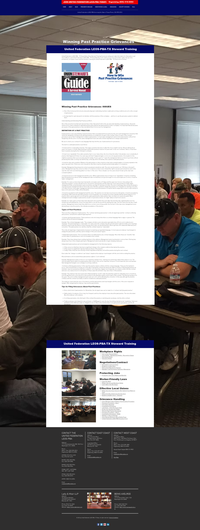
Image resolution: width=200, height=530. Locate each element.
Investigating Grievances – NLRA (111, 414)
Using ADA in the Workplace (110, 385)
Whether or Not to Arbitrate (110, 415)
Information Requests (108, 405)
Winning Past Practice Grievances (98, 42)
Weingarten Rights (107, 357)
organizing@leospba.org (69, 484)
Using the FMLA (106, 381)
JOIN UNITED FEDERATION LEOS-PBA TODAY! (85, 2)
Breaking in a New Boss (108, 366)
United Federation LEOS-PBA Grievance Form (115, 419)
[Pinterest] (105, 524)
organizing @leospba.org (121, 454)
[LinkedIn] (108, 524)
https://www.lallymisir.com (74, 507)
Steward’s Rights (107, 358)
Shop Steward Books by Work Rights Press (114, 417)
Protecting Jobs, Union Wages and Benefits (114, 375)
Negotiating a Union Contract (110, 365)
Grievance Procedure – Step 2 (110, 412)
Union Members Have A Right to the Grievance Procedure (118, 401)
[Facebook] (98, 524)
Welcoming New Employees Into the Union (114, 394)
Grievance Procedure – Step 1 (110, 403)
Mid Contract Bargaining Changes (111, 368)
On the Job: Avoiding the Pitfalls (111, 409)
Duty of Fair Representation (110, 354)
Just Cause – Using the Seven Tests (112, 408)
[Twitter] (101, 524)
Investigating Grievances (109, 406)
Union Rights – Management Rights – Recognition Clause (118, 355)
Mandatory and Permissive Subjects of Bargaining (116, 369)
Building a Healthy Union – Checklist (112, 395)
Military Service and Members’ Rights (112, 383)
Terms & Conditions (113, 517)
